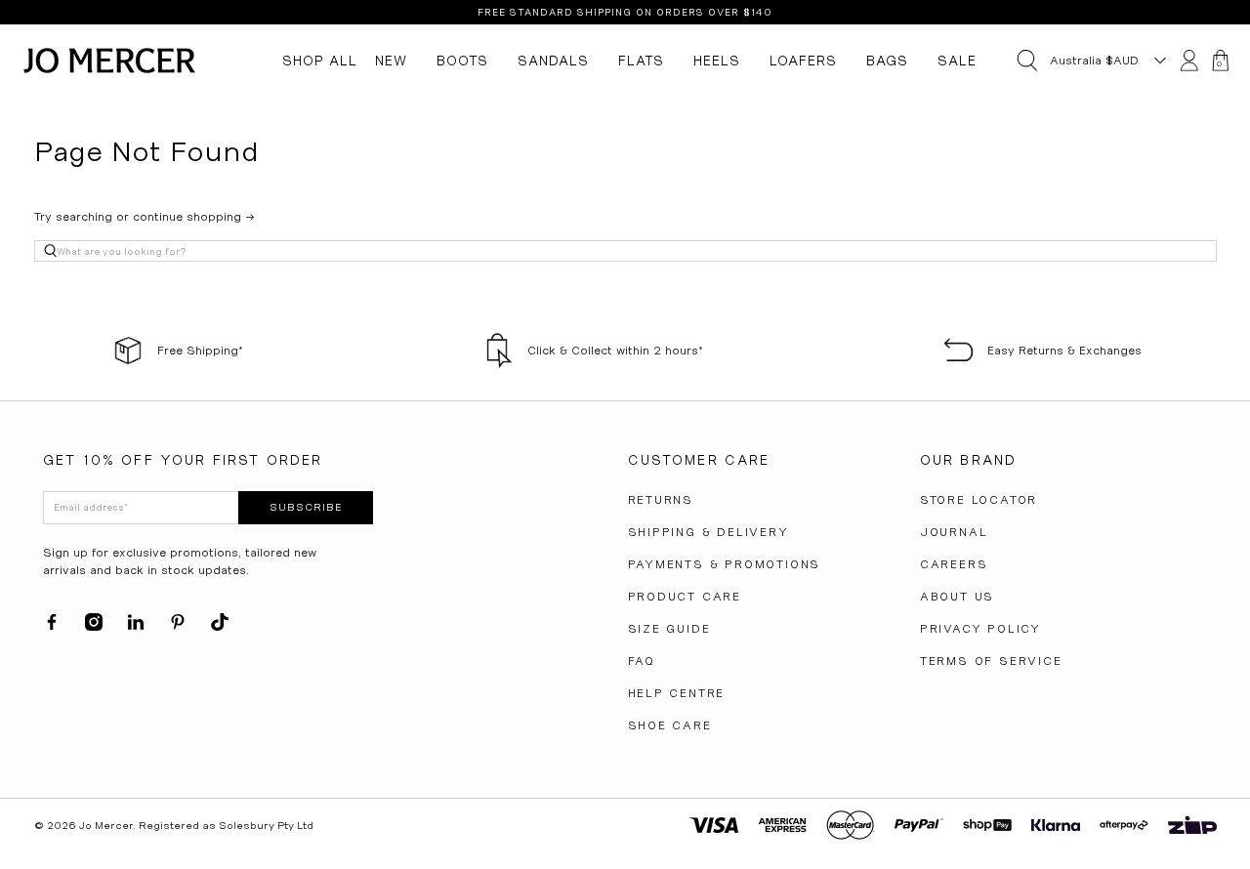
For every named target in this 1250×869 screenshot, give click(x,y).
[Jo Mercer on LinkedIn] (136, 627)
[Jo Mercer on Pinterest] (178, 627)
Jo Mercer (106, 825)
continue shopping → (194, 217)
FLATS (641, 60)
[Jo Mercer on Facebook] (52, 627)
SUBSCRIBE (306, 507)
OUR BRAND (968, 460)
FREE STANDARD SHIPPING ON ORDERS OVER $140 (625, 12)
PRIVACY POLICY (980, 629)
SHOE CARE (670, 725)
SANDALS (553, 60)
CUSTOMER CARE (699, 460)
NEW (391, 60)
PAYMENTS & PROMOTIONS (724, 564)
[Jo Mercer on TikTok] (220, 627)
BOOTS (462, 60)
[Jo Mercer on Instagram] (94, 627)
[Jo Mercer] (109, 60)
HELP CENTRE (677, 693)
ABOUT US (957, 596)
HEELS (716, 60)
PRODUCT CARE (685, 596)
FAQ (641, 661)
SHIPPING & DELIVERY (708, 532)
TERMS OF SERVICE (991, 661)
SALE (957, 60)
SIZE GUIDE (669, 629)
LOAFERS (803, 60)
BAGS (887, 60)
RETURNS (661, 500)
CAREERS (954, 564)
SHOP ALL (319, 60)
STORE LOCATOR (978, 500)
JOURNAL (954, 532)
